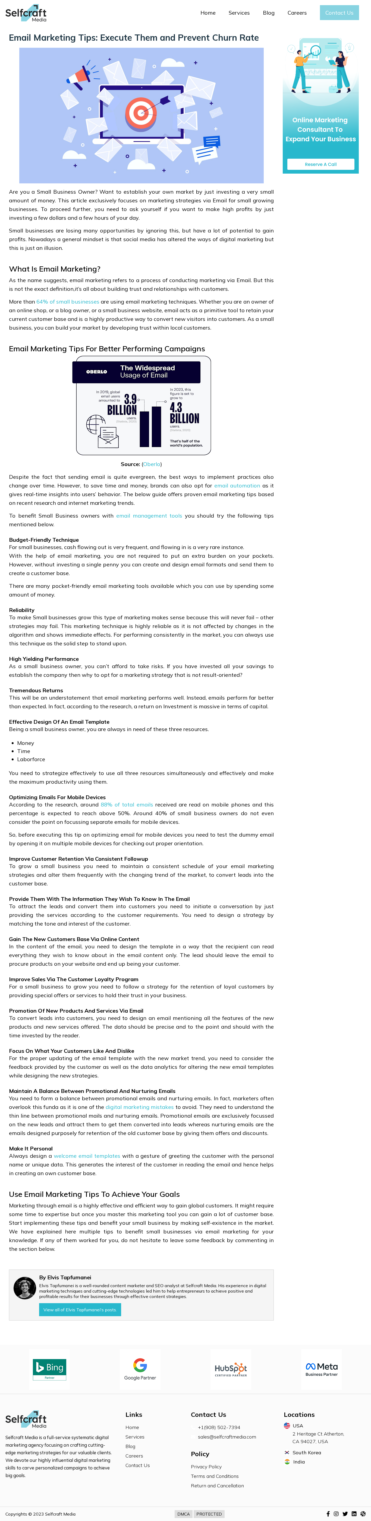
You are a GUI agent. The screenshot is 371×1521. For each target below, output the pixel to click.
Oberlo (151, 464)
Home (208, 12)
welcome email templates (87, 1155)
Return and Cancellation (217, 1485)
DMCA (183, 1514)
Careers (297, 12)
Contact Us (339, 12)
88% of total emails (127, 804)
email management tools (149, 515)
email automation (237, 485)
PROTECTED (209, 1514)
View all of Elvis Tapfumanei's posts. (80, 1309)
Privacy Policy (206, 1466)
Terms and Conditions (215, 1476)
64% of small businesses (67, 301)
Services (239, 12)
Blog (269, 12)
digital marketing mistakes (140, 1107)
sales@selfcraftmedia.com (227, 1437)
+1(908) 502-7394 (219, 1427)
